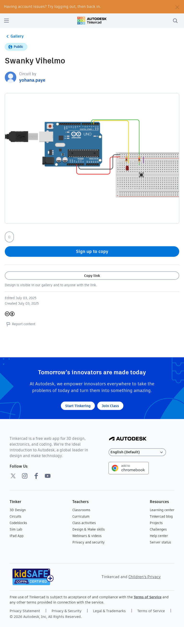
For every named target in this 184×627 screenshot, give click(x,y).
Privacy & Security (66, 610)
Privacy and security (88, 542)
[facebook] (36, 475)
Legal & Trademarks (109, 610)
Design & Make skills (88, 529)
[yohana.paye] (10, 77)
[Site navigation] (6, 20)
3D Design (18, 510)
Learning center (162, 510)
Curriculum (80, 516)
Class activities (84, 523)
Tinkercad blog (161, 516)
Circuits (15, 516)
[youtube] (47, 475)
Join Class (110, 405)
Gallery (17, 36)
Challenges (158, 529)
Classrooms (81, 510)
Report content (23, 324)
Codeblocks (18, 523)
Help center (159, 535)
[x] (13, 475)
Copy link (92, 275)
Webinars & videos (87, 535)
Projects (156, 523)
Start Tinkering (78, 405)
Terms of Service (147, 596)
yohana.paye (32, 80)
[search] (175, 20)
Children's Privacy (144, 577)
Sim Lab (16, 529)
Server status (160, 542)
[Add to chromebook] (129, 467)
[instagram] (24, 475)
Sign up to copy (92, 251)
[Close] (177, 7)
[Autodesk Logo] (128, 439)
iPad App (16, 535)
